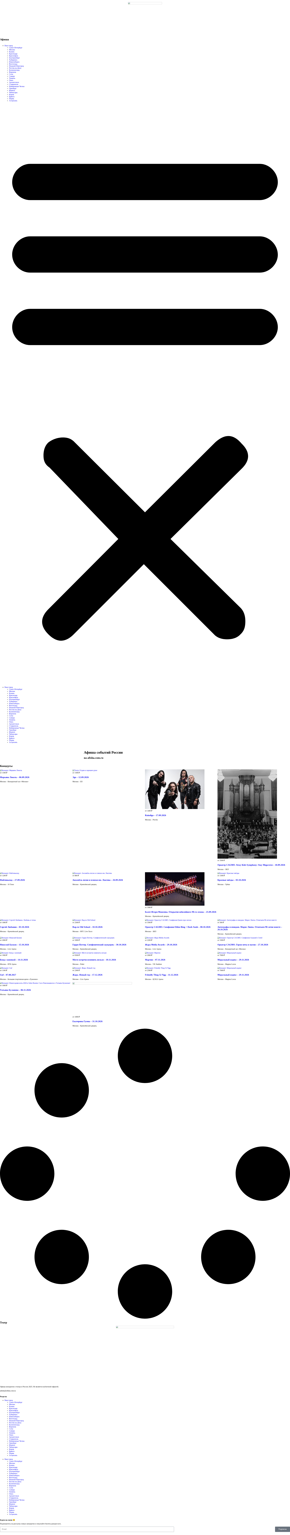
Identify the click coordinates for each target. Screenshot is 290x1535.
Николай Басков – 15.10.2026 (14, 944)
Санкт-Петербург (15, 48)
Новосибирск (14, 62)
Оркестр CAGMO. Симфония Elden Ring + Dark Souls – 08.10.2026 (177, 927)
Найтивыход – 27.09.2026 (12, 880)
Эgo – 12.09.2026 (80, 777)
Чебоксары (13, 92)
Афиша (4, 39)
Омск (11, 80)
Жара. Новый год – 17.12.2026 (87, 975)
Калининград (14, 70)
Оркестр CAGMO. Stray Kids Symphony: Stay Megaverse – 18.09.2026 (251, 865)
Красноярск (13, 56)
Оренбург (13, 88)
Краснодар (13, 54)
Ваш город (9, 46)
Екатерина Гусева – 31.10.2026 (87, 1021)
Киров (11, 94)
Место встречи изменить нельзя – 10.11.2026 (94, 960)
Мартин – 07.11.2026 (155, 960)
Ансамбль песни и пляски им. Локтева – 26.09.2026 (97, 880)
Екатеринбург (14, 58)
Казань (11, 52)
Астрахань (13, 101)
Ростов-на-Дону (15, 68)
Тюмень (12, 78)
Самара (12, 76)
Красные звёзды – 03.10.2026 (232, 880)
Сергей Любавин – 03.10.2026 (14, 927)
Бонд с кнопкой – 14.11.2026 (14, 960)
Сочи (11, 74)
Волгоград (13, 64)
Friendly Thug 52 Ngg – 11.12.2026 (161, 975)
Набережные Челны (16, 86)
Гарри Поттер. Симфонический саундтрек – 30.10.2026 (99, 944)
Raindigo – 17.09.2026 (155, 815)
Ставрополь (13, 84)
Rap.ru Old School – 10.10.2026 (87, 927)
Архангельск (14, 82)
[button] (145, 394)
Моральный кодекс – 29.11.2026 (233, 960)
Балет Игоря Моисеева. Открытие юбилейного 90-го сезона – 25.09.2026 (180, 912)
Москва (12, 50)
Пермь (11, 99)
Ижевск (12, 90)
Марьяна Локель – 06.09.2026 (14, 777)
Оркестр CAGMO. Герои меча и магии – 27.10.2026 (243, 944)
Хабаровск (13, 60)
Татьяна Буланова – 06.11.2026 (15, 990)
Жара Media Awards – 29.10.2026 (161, 944)
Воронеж (12, 72)
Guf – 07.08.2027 (8, 975)
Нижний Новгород (16, 66)
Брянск (11, 97)
